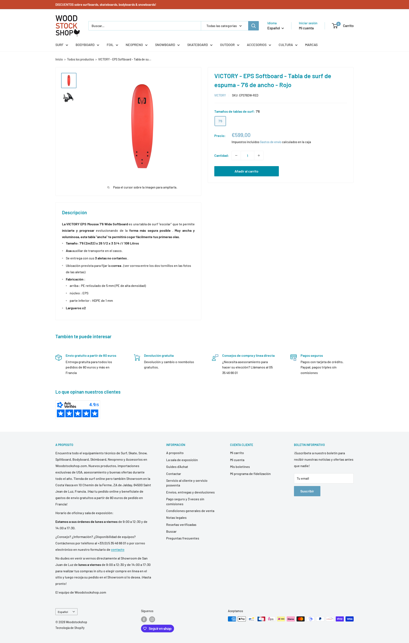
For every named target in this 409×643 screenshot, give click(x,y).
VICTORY (220, 95)
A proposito (175, 453)
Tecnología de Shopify (70, 628)
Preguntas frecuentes (182, 538)
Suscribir (307, 491)
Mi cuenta (306, 28)
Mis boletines (240, 467)
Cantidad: (221, 155)
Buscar (171, 531)
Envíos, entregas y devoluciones (190, 492)
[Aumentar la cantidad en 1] (258, 155)
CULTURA (286, 45)
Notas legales (176, 517)
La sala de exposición (182, 460)
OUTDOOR (227, 45)
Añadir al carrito (246, 171)
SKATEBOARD (197, 45)
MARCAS (311, 45)
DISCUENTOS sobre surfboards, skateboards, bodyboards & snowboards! (105, 4)
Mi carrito (237, 453)
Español (63, 612)
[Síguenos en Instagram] (152, 619)
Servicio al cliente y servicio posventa (186, 482)
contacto (117, 549)
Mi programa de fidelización (250, 474)
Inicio (59, 59)
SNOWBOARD (165, 45)
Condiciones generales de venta (190, 511)
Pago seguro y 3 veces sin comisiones (185, 501)
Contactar (173, 474)
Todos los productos (80, 59)
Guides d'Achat (177, 467)
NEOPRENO (134, 45)
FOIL (110, 45)
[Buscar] (253, 25)
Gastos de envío (270, 142)
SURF (59, 45)
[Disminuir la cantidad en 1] (236, 155)
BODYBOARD (85, 45)
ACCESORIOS (256, 45)
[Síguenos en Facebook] (144, 619)
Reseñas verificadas (181, 524)
